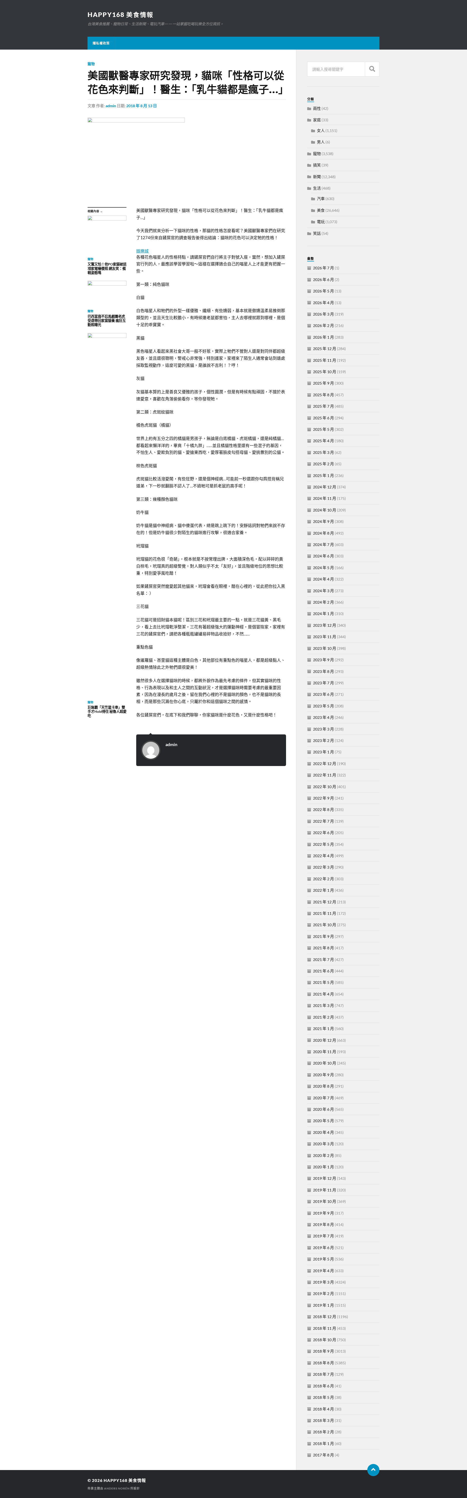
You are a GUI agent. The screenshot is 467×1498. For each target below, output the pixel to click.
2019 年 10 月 (324, 1201)
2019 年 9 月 (323, 1213)
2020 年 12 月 (324, 1040)
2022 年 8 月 (323, 809)
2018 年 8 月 (323, 1362)
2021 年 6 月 (323, 971)
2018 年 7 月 (323, 1374)
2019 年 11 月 (324, 1190)
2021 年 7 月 (323, 959)
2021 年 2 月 (323, 1017)
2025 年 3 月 (323, 452)
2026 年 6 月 (323, 279)
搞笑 (317, 165)
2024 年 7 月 (323, 544)
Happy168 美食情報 (120, 14)
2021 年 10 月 (324, 924)
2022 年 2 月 (323, 878)
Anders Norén (117, 1488)
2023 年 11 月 (324, 636)
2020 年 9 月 (323, 1074)
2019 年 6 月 (323, 1247)
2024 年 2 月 (323, 602)
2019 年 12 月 (324, 1178)
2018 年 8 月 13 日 (141, 105)
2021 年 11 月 (324, 913)
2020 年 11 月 (324, 1051)
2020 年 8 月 (323, 1086)
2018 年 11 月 (324, 1328)
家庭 (317, 119)
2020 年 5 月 (323, 1120)
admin (111, 105)
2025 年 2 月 (323, 463)
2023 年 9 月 (323, 659)
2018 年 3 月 (323, 1420)
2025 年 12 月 (324, 348)
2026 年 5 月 (323, 291)
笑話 (317, 233)
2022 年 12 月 (324, 763)
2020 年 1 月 (323, 1166)
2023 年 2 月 (323, 740)
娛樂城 (142, 251)
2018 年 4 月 (323, 1409)
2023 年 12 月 (324, 625)
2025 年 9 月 (323, 383)
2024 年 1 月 (323, 613)
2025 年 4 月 (323, 440)
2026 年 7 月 (323, 267)
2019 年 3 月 (323, 1282)
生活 (317, 188)
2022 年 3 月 (323, 867)
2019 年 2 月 (323, 1293)
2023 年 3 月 (323, 729)
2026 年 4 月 (323, 302)
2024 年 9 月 (323, 521)
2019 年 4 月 (323, 1270)
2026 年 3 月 (323, 314)
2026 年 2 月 (323, 325)
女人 (321, 130)
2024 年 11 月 (324, 498)
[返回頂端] (373, 1470)
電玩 (321, 221)
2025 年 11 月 (324, 360)
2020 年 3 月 (323, 1143)
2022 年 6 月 (323, 832)
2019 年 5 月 (323, 1259)
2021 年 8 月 (323, 947)
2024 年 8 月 (323, 533)
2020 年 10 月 (324, 1063)
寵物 (91, 64)
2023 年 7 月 (323, 682)
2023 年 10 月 (324, 648)
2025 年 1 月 (323, 475)
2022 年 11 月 (324, 775)
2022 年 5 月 (323, 844)
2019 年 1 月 (323, 1305)
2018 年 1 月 (323, 1443)
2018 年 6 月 (323, 1385)
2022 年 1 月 (323, 890)
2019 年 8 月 (323, 1224)
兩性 (317, 108)
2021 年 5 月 (323, 982)
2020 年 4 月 (323, 1132)
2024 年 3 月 (323, 590)
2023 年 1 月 (323, 751)
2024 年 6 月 (323, 556)
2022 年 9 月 (323, 798)
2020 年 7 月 (323, 1097)
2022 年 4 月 (323, 855)
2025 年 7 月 (323, 406)
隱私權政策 (101, 43)
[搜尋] (372, 69)
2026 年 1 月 (323, 337)
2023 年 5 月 (323, 706)
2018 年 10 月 (324, 1339)
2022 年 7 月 (323, 821)
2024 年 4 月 (323, 579)
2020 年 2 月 (323, 1155)
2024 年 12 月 (324, 487)
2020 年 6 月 (323, 1109)
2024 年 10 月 (324, 510)
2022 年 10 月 (324, 786)
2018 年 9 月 (323, 1351)
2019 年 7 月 (323, 1236)
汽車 (321, 198)
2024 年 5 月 (323, 567)
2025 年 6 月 (323, 417)
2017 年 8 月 (323, 1455)
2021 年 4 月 (323, 994)
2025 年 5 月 (323, 429)
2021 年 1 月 (323, 1028)
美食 (321, 210)
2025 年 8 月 (323, 394)
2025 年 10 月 (324, 371)
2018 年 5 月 (323, 1397)
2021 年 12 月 (324, 901)
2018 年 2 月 (323, 1431)
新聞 (317, 176)
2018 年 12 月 (324, 1316)
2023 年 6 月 (323, 694)
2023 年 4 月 (323, 717)
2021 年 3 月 (323, 1005)
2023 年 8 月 (323, 671)
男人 (321, 142)
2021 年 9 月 (323, 936)
